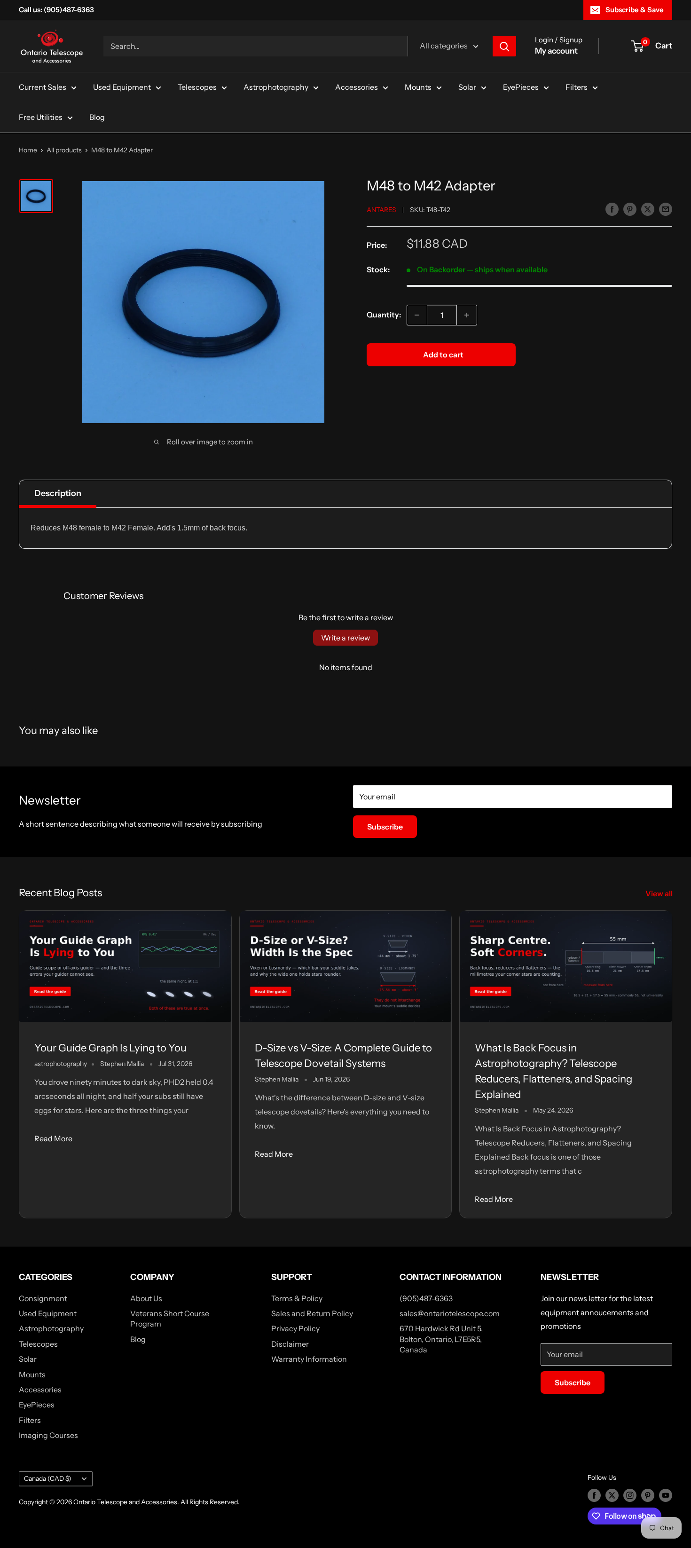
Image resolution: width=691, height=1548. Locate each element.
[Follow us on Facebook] (594, 1495)
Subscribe (385, 826)
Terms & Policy (296, 1298)
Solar (467, 87)
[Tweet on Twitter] (647, 209)
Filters (576, 87)
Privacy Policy (295, 1328)
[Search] (504, 46)
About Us (146, 1298)
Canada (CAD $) (47, 1478)
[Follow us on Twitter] (612, 1495)
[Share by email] (665, 209)
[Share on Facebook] (612, 209)
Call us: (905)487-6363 (56, 9)
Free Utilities (41, 117)
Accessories (356, 87)
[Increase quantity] (467, 315)
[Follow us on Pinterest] (647, 1495)
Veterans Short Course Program (169, 1318)
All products (64, 150)
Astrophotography (275, 87)
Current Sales (42, 87)
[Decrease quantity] (417, 315)
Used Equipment (122, 87)
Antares (381, 209)
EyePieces (521, 87)
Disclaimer (290, 1344)
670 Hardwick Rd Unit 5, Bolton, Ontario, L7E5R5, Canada (441, 1339)
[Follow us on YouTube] (665, 1495)
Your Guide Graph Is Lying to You (110, 1048)
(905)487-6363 (426, 1298)
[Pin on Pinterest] (629, 209)
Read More (53, 1138)
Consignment (43, 1298)
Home (28, 150)
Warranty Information (309, 1359)
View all (659, 893)
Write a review (345, 637)
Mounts (418, 87)
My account (556, 50)
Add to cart (443, 354)
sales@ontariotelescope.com (450, 1313)
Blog (97, 117)
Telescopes (197, 87)
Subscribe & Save (634, 9)
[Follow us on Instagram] (629, 1495)
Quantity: (384, 314)
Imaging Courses (48, 1435)
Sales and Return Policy (312, 1313)
